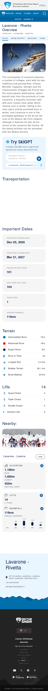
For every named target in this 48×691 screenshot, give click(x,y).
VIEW (40, 457)
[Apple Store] (32, 677)
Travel (19, 13)
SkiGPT (36, 13)
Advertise (24, 642)
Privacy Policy (24, 652)
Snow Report (18, 38)
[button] (44, 13)
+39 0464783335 (12, 582)
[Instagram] (28, 670)
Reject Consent (24, 663)
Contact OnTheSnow (23, 639)
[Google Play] (18, 677)
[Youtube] (14, 670)
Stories (27, 13)
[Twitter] (21, 670)
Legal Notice (24, 649)
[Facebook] (35, 670)
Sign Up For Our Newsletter (24, 646)
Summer (27, 19)
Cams (42, 38)
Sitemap (24, 658)
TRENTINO (7, 33)
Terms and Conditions (24, 655)
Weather (10, 13)
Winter (18, 19)
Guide (5, 38)
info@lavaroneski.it (15, 587)
